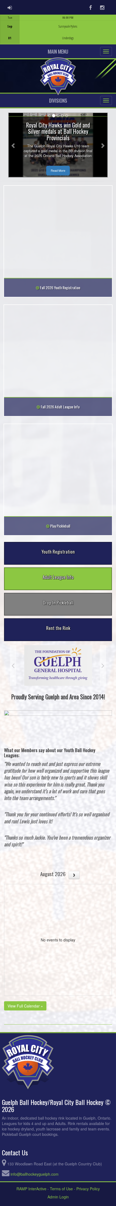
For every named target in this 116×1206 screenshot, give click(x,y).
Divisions (58, 100)
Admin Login (58, 1197)
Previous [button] (13, 665)
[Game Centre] (58, 33)
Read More (58, 170)
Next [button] (103, 665)
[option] (58, 29)
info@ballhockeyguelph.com (35, 1174)
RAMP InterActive (31, 1188)
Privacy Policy (88, 1188)
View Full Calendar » (25, 1006)
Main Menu (58, 51)
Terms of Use (61, 1188)
